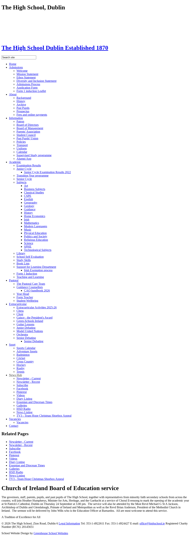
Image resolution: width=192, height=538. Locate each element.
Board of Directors (27, 124)
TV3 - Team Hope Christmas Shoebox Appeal (43, 415)
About (12, 94)
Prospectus (22, 111)
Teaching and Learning (30, 277)
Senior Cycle (24, 179)
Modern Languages (35, 226)
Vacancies (15, 419)
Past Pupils (22, 108)
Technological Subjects (37, 250)
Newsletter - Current (28, 378)
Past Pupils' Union (27, 138)
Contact (13, 425)
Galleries (21, 405)
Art (26, 185)
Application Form (27, 87)
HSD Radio (23, 408)
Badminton (23, 354)
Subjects (21, 182)
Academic (15, 162)
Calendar (21, 151)
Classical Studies (34, 192)
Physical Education (35, 233)
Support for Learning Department (36, 266)
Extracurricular (18, 304)
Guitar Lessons (25, 324)
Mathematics (31, 222)
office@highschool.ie (152, 523)
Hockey (21, 364)
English (28, 199)
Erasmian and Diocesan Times (34, 402)
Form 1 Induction (26, 273)
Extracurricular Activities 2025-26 (36, 307)
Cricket (20, 358)
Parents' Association (28, 131)
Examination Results (28, 165)
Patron (20, 121)
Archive (21, 104)
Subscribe (22, 385)
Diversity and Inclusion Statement (36, 80)
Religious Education (36, 239)
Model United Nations (29, 331)
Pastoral (13, 280)
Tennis (20, 371)
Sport (12, 344)
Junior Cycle (24, 168)
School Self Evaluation (30, 256)
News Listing (24, 412)
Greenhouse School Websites (51, 533)
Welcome (22, 70)
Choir (19, 314)
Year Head (22, 293)
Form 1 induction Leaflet (31, 91)
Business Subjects (34, 189)
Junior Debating (25, 327)
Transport (22, 145)
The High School (55, 47)
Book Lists (22, 263)
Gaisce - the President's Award (34, 317)
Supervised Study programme (34, 155)
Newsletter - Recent (28, 381)
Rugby (20, 368)
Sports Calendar (25, 348)
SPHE (28, 246)
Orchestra (22, 334)
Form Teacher (24, 297)
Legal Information (69, 523)
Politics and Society (35, 236)
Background (23, 97)
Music (27, 229)
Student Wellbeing (27, 300)
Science (28, 243)
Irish (26, 219)
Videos (20, 395)
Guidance (29, 209)
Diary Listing (24, 398)
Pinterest (21, 392)
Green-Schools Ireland (29, 321)
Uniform (21, 148)
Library (20, 253)
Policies (21, 141)
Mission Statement (27, 74)
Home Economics (34, 216)
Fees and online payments (31, 114)
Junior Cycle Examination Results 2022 (47, 172)
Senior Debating (26, 337)
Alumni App (23, 158)
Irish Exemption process (38, 270)
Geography (30, 202)
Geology (29, 206)
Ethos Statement (26, 77)
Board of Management (29, 128)
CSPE (27, 195)
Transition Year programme (32, 175)
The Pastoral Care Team (30, 283)
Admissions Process (28, 84)
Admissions (16, 67)
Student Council (26, 135)
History (20, 101)
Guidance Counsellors (29, 287)
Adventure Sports (26, 351)
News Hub (15, 375)
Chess (20, 310)
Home (12, 64)
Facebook (22, 388)
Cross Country (25, 361)
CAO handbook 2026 (37, 290)
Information (16, 118)
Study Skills (23, 260)
